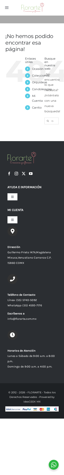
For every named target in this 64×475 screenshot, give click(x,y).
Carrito (37, 107)
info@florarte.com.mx (21, 318)
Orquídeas (39, 82)
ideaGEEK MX (32, 401)
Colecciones (41, 75)
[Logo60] (32, 4)
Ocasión (38, 69)
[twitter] (23, 173)
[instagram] (16, 173)
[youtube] (31, 173)
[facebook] (9, 173)
